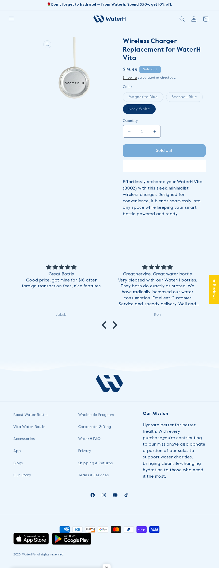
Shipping (130, 77)
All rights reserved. (50, 554)
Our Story (22, 475)
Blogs (18, 463)
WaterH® (29, 554)
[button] (11, 19)
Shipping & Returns (95, 463)
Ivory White (142, 110)
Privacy (84, 451)
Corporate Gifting (94, 427)
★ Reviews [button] (214, 289)
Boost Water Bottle (30, 415)
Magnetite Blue (145, 98)
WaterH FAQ (89, 439)
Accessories (24, 439)
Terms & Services (93, 475)
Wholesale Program (96, 415)
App (17, 451)
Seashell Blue (187, 98)
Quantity (130, 121)
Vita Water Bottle (29, 427)
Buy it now (164, 166)
